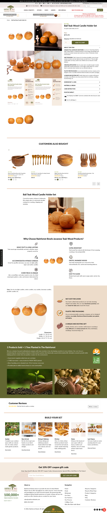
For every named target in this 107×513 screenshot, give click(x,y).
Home (46, 10)
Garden (53, 10)
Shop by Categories (90, 488)
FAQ (86, 497)
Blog (86, 495)
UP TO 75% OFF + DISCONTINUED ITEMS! (62, 3)
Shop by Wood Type (91, 491)
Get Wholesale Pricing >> (94, 3)
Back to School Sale (77, 10)
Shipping (66, 38)
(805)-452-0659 (28, 502)
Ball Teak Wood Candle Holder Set (18, 20)
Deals (66, 491)
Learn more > (8, 500)
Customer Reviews (90, 500)
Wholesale (68, 493)
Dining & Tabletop (29, 10)
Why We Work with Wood (72, 504)
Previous (94, 183)
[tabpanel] (20, 37)
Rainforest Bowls (34, 509)
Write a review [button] (93, 406)
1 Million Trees (69, 502)
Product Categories (90, 493)
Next (98, 183)
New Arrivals (62, 10)
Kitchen (39, 10)
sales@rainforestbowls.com (32, 499)
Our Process (68, 500)
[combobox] (93, 6)
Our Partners (68, 497)
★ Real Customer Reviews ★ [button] (1, 258)
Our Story (67, 495)
